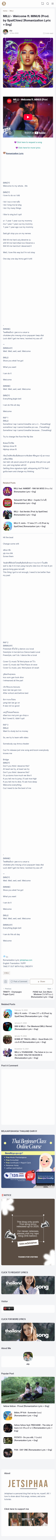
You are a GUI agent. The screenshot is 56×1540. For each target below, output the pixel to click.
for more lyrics (29, 148)
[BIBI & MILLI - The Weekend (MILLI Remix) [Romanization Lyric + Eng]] (7, 1030)
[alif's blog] (4, 4)
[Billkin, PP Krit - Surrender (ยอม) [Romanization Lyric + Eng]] (8, 1420)
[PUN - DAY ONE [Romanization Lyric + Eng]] (8, 1457)
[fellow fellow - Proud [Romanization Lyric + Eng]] (28, 1403)
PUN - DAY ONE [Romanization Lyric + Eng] (33, 1450)
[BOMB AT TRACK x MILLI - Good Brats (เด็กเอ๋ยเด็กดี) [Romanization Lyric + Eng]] (7, 1043)
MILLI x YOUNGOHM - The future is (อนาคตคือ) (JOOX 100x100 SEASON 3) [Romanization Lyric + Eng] (33, 1055)
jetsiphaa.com (26, 960)
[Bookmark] (5, 982)
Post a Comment (20, 981)
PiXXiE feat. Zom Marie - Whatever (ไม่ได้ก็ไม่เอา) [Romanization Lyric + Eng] (42, 994)
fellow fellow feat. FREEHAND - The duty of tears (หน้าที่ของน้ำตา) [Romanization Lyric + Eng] (33, 1428)
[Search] (47, 3)
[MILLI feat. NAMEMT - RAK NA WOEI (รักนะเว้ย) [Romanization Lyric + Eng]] (7, 495)
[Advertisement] (28, 292)
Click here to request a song (29, 142)
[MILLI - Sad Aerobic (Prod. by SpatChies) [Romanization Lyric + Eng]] (7, 518)
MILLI (7, 973)
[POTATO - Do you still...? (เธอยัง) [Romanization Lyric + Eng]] (8, 1444)
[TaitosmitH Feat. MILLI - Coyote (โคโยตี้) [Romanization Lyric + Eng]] (7, 507)
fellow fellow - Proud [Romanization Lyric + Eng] (26, 1406)
